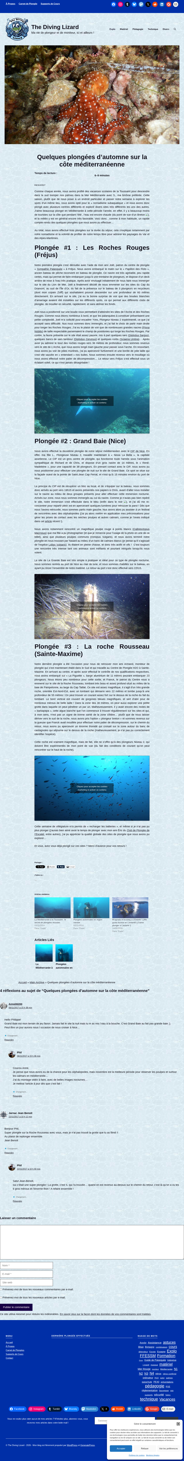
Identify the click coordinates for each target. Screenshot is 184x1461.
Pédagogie (138, 29)
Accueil (22, 982)
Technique (153, 29)
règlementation (150, 1390)
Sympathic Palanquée (49, 269)
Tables (167, 1395)
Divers (166, 29)
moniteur (155, 1369)
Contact (9, 1358)
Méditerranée (166, 1369)
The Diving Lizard (55, 27)
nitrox (158, 1373)
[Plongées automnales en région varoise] (91, 907)
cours (173, 1347)
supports (149, 1395)
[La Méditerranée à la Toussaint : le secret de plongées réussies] (52, 907)
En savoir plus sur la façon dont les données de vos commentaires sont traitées (105, 1314)
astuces (169, 1342)
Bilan (141, 1347)
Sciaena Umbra (129, 339)
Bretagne (149, 1347)
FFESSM (148, 1356)
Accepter (121, 1448)
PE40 (156, 1382)
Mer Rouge (144, 1369)
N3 (146, 1373)
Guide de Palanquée (155, 1360)
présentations (167, 1382)
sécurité (159, 1394)
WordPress (72, 1445)
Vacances (167, 1399)
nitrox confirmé (169, 1374)
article (48, 521)
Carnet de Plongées (15, 1350)
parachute (147, 1382)
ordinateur (148, 1378)
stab (172, 1391)
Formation (166, 1356)
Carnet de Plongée (28, 3)
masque (154, 1365)
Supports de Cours (50, 3)
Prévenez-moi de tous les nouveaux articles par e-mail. (34, 1297)
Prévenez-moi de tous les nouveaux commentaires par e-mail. (38, 1289)
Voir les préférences (168, 1448)
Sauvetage (164, 1391)
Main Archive (37, 982)
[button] (178, 1423)
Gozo (141, 1360)
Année (143, 1343)
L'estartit (146, 1365)
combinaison (161, 1347)
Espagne (161, 1351)
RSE (168, 1386)
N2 (141, 1373)
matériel (166, 1364)
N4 (152, 1373)
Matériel (124, 29)
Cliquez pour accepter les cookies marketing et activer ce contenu (92, 401)
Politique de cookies (137, 1455)
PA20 (157, 1378)
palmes (169, 1378)
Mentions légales (152, 1455)
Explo (112, 29)
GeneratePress (87, 1445)
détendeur (143, 1352)
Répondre (9, 1040)
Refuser (144, 1448)
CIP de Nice (137, 451)
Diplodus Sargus (138, 335)
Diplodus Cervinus (85, 339)
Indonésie (171, 1360)
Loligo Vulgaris (57, 544)
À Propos (10, 3)
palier (162, 1378)
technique (149, 1399)
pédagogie (154, 1386)
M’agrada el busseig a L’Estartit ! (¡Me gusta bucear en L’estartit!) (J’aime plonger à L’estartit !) (129, 922)
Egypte (152, 1352)
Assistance (155, 1342)
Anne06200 (15, 1004)
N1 (176, 1368)
